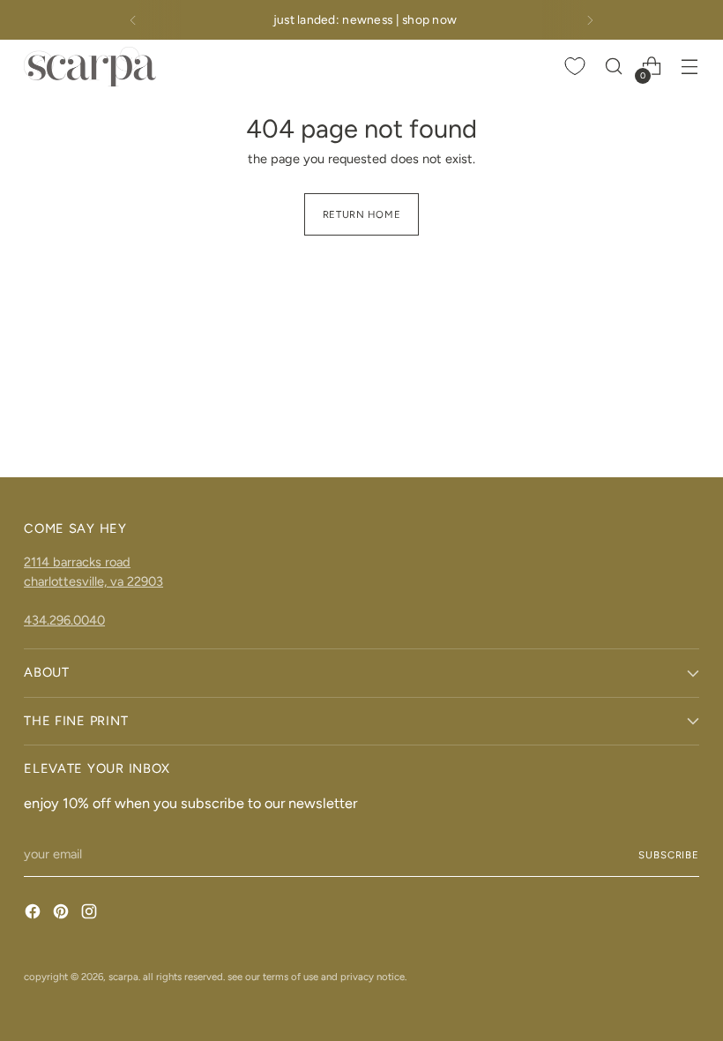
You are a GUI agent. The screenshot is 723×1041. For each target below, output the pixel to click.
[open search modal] (614, 67)
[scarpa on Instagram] (90, 914)
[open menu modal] (690, 67)
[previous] (133, 20)
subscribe (668, 855)
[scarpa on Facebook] (34, 914)
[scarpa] (90, 66)
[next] (589, 20)
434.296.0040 (64, 620)
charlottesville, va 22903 (93, 581)
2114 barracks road (77, 562)
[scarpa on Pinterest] (62, 914)
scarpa (123, 976)
